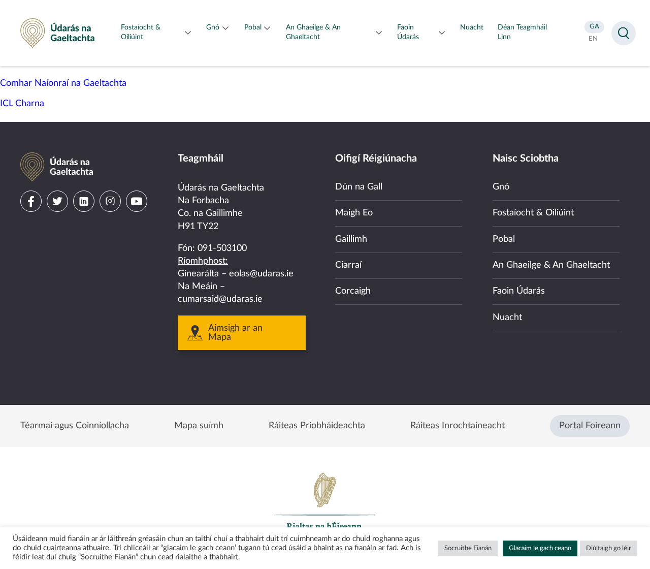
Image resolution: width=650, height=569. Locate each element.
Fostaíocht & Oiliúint (533, 212)
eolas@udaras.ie (261, 273)
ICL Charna (22, 103)
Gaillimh (351, 239)
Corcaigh (353, 291)
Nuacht (507, 317)
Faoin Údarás (519, 291)
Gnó (501, 187)
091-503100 (222, 248)
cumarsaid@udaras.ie (220, 299)
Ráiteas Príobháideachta (317, 425)
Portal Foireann (590, 425)
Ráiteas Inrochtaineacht (457, 425)
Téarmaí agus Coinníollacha (74, 425)
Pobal (504, 239)
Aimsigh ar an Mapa (235, 333)
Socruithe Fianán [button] (468, 548)
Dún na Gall (358, 187)
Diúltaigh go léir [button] (608, 548)
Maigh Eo (354, 212)
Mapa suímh (198, 425)
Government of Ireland (325, 506)
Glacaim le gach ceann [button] (540, 548)
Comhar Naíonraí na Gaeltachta (63, 83)
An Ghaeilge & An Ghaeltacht (551, 265)
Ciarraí (348, 265)
